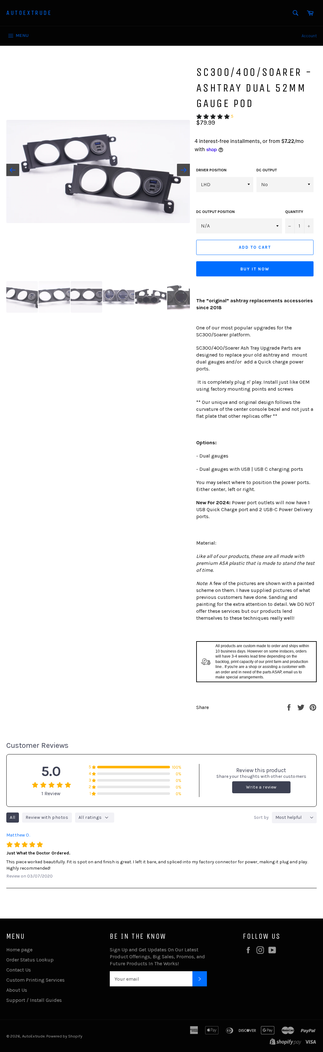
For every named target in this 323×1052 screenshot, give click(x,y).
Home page (19, 950)
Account (309, 35)
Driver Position (211, 170)
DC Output (266, 170)
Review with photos (47, 817)
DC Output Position (215, 212)
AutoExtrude (29, 12)
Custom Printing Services (35, 980)
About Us (16, 990)
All (12, 817)
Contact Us (18, 970)
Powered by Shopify (64, 1036)
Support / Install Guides (34, 1000)
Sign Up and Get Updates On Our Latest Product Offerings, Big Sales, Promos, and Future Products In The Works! (157, 956)
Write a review (261, 787)
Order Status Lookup (30, 960)
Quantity (294, 212)
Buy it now (254, 269)
